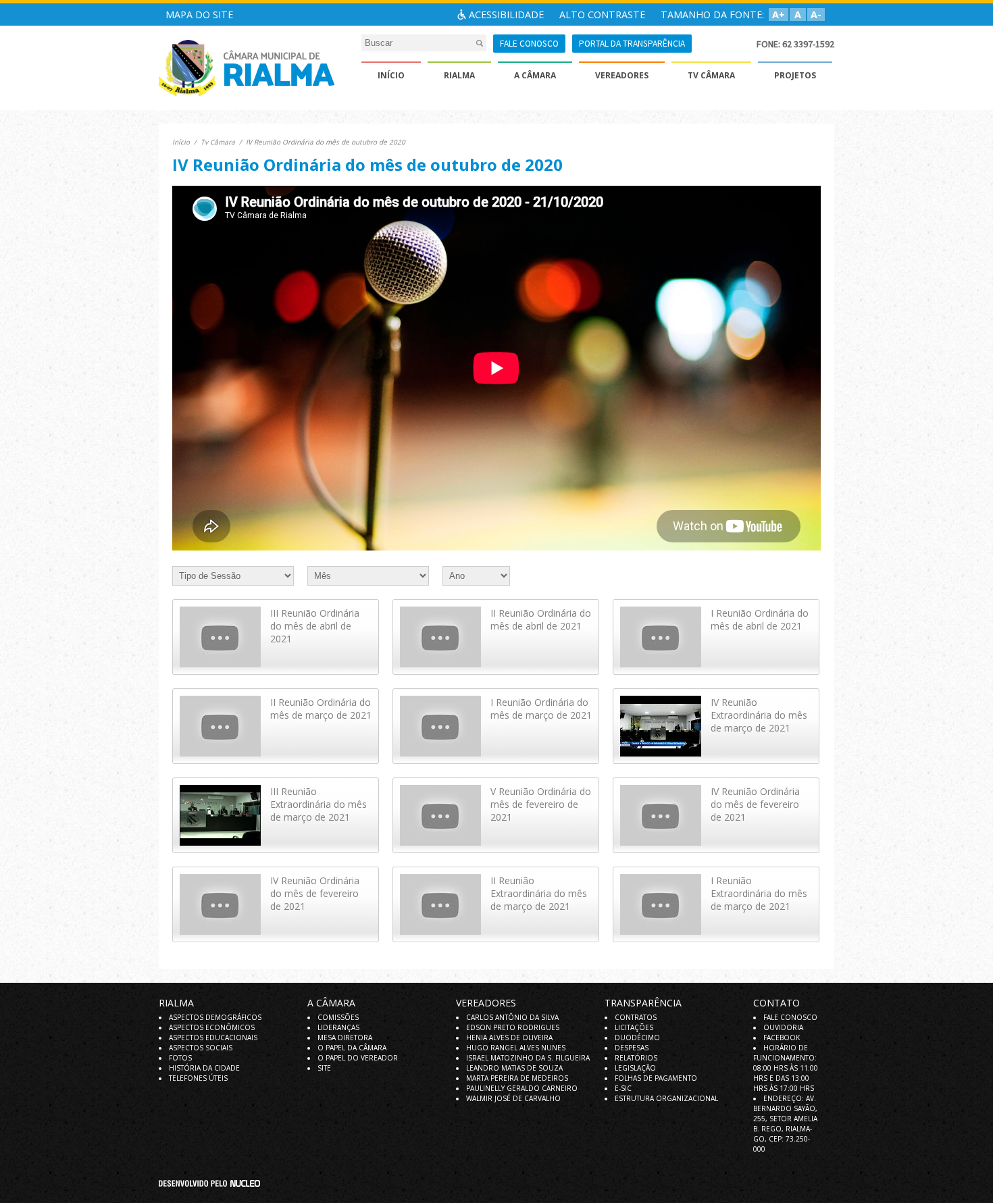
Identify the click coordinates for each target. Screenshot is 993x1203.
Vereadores (486, 1002)
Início (181, 142)
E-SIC (623, 1088)
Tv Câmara (218, 142)
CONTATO (776, 1002)
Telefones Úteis (198, 1078)
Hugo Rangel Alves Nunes (515, 1047)
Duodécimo (637, 1037)
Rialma (176, 1002)
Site (324, 1068)
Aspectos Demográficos (215, 1017)
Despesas (631, 1047)
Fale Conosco (790, 1017)
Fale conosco (529, 43)
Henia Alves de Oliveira (509, 1037)
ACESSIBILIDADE (506, 14)
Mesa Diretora (344, 1037)
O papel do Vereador (357, 1058)
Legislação (635, 1068)
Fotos (180, 1058)
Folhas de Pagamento (656, 1078)
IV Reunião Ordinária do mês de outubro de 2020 (325, 142)
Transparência (643, 1002)
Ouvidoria (783, 1027)
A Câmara (331, 1002)
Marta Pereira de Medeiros (517, 1078)
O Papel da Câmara (351, 1047)
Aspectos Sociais (200, 1047)
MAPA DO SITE (199, 14)
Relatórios (636, 1058)
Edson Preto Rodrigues (512, 1027)
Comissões (338, 1017)
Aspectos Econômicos (212, 1027)
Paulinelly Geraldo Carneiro (522, 1088)
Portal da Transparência (632, 43)
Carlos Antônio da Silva (512, 1017)
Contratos (636, 1017)
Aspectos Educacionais (213, 1037)
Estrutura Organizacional (666, 1098)
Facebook (781, 1037)
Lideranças (338, 1027)
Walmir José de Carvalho (513, 1098)
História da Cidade (204, 1068)
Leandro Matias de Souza (514, 1068)
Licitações (634, 1027)
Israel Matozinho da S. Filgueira (528, 1058)
